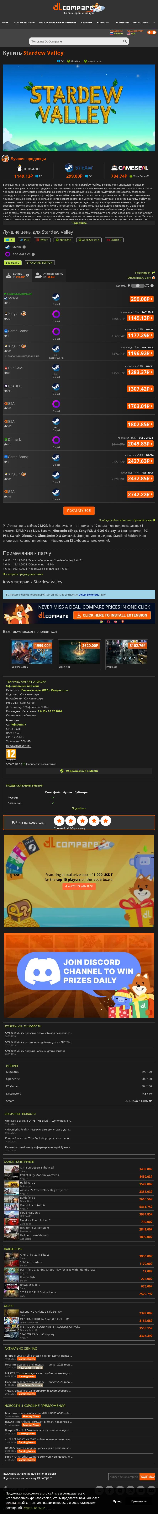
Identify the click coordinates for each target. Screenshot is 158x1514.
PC (11, 240)
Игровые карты (24, 22)
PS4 (26, 240)
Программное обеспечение (57, 22)
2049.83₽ (139, 443)
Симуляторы (60, 690)
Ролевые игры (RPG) (35, 690)
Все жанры (12, 262)
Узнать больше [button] (34, 1508)
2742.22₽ (139, 494)
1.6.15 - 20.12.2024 (50, 711)
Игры (5, 22)
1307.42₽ (139, 388)
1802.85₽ (139, 424)
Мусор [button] (117, 1501)
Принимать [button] (139, 1501)
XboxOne (65, 240)
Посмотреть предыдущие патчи (23, 574)
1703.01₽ (139, 406)
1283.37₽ (139, 372)
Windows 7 (18, 724)
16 (8, 302)
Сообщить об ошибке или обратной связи (125, 520)
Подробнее (79, 223)
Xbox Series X (90, 240)
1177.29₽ (139, 335)
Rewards (86, 22)
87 (8, 372)
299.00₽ (141, 299)
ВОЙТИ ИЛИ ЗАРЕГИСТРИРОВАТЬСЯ (137, 22)
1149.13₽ (139, 318)
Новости (103, 22)
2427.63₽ (139, 461)
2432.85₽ (139, 478)
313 (9, 408)
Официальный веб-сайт (22, 686)
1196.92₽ (139, 353)
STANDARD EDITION (40, 262)
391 (9, 318)
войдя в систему (89, 594)
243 (9, 390)
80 (8, 444)
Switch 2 (116, 240)
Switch (44, 240)
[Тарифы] (137, 286)
